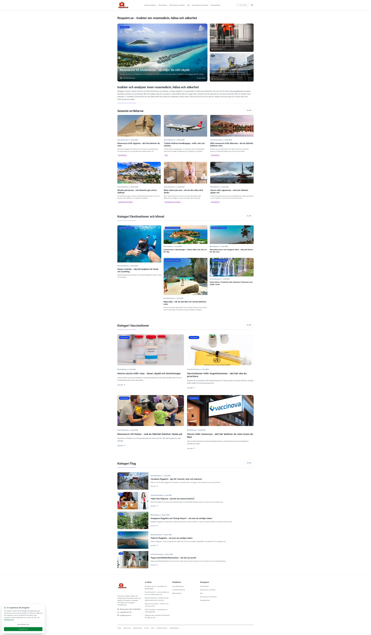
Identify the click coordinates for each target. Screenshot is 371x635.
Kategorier (204, 582)
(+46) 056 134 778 (125, 612)
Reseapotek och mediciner (200, 5)
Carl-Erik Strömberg (216, 140)
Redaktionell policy (162, 628)
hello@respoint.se (125, 615)
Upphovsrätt (127, 628)
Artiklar (148, 582)
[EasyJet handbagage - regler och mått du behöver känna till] (232, 38)
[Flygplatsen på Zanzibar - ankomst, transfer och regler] (232, 67)
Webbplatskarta (174, 628)
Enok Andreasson (123, 140)
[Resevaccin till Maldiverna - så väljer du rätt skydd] (162, 53)
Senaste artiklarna (150, 5)
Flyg (188, 5)
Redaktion (176, 582)
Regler (119, 628)
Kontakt (146, 628)
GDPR (152, 628)
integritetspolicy (9, 620)
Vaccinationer (162, 5)
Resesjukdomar (215, 5)
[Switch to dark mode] (252, 5)
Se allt (249, 110)
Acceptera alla (23, 629)
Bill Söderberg (214, 187)
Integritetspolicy (137, 628)
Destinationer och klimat (177, 5)
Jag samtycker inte (23, 624)
